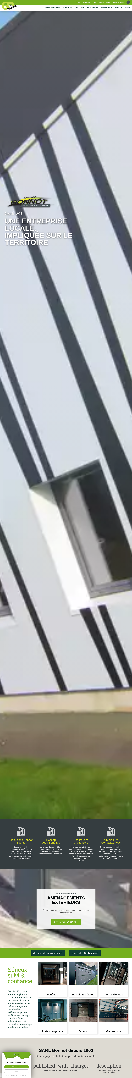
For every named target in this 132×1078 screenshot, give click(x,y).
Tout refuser (16, 1071)
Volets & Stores (79, 7)
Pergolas (127, 7)
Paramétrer (23, 1075)
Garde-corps (118, 7)
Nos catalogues (54, 953)
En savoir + (72, 922)
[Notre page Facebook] (128, 2)
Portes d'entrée (67, 7)
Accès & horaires (118, 2)
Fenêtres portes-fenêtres (52, 7)
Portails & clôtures (92, 7)
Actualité (101, 2)
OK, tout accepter (16, 1067)
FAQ (94, 2)
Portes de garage (106, 7)
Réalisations (86, 2)
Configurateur (91, 953)
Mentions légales (10, 1075)
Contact (108, 2)
